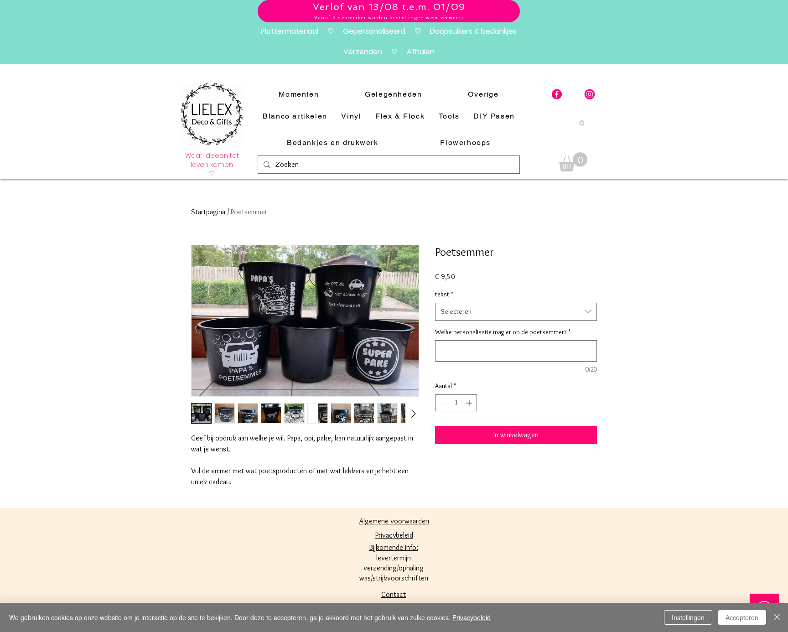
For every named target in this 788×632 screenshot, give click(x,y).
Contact (393, 594)
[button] (573, 161)
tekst (444, 294)
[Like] (557, 94)
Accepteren (742, 617)
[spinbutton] (456, 403)
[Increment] (470, 403)
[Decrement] (442, 403)
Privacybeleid (471, 617)
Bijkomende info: (393, 547)
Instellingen (688, 617)
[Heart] (590, 94)
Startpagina (208, 211)
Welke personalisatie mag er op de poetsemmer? (502, 332)
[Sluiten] (777, 617)
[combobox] (516, 312)
